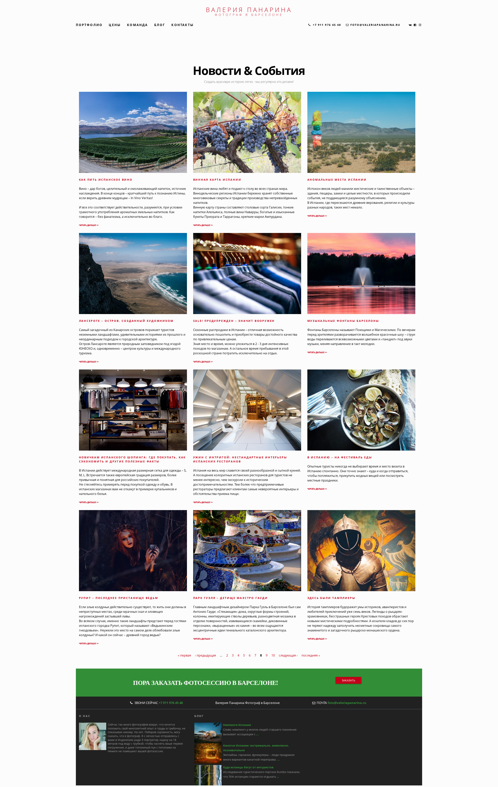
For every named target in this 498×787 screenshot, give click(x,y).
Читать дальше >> (89, 225)
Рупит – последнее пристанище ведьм (118, 598)
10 (273, 655)
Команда (137, 25)
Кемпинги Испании (237, 725)
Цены (115, 25)
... (257, 734)
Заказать (348, 680)
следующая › (288, 655)
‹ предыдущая (205, 655)
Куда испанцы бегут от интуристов (248, 767)
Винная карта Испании (217, 179)
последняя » (311, 655)
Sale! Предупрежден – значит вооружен (234, 321)
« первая (184, 655)
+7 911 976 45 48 (171, 703)
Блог (159, 25)
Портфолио (89, 25)
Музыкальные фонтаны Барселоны (343, 321)
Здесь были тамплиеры (331, 598)
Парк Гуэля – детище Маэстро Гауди (230, 598)
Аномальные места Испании (337, 179)
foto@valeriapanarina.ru (347, 703)
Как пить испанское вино (105, 179)
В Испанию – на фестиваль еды (339, 457)
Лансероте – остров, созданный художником (126, 321)
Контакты (182, 25)
